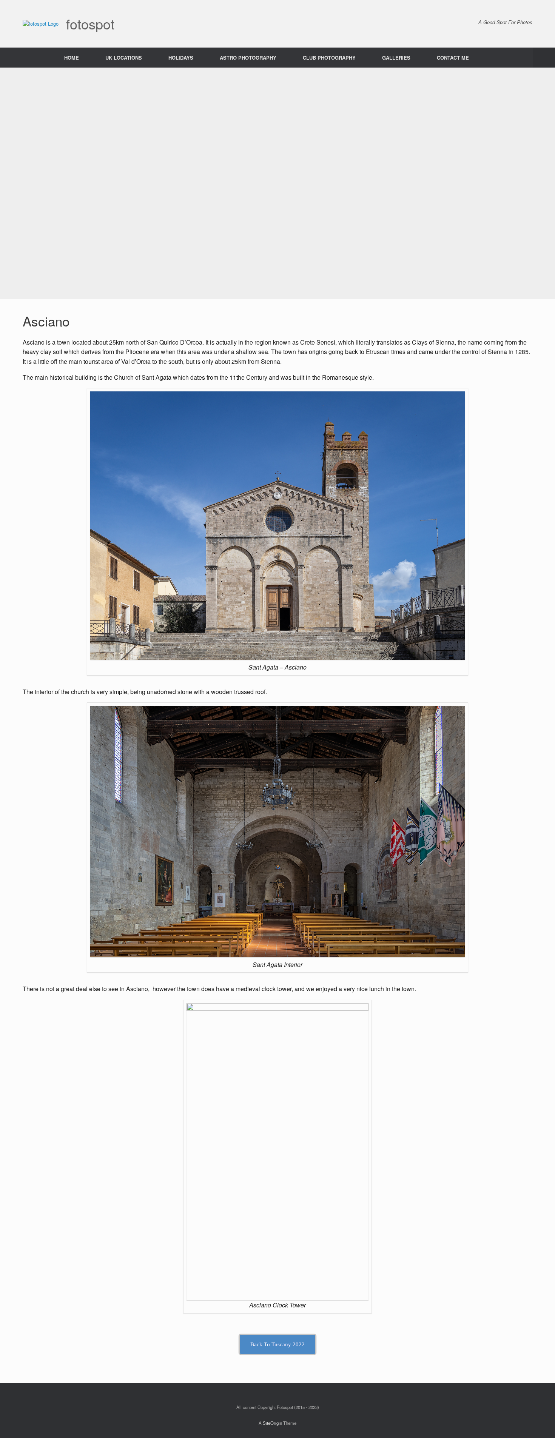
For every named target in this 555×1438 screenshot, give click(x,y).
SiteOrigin (272, 1423)
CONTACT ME (453, 57)
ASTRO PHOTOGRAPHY (248, 57)
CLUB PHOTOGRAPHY (329, 57)
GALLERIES (396, 57)
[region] (277, 183)
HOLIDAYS (180, 57)
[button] (544, 58)
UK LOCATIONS (123, 57)
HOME (71, 57)
